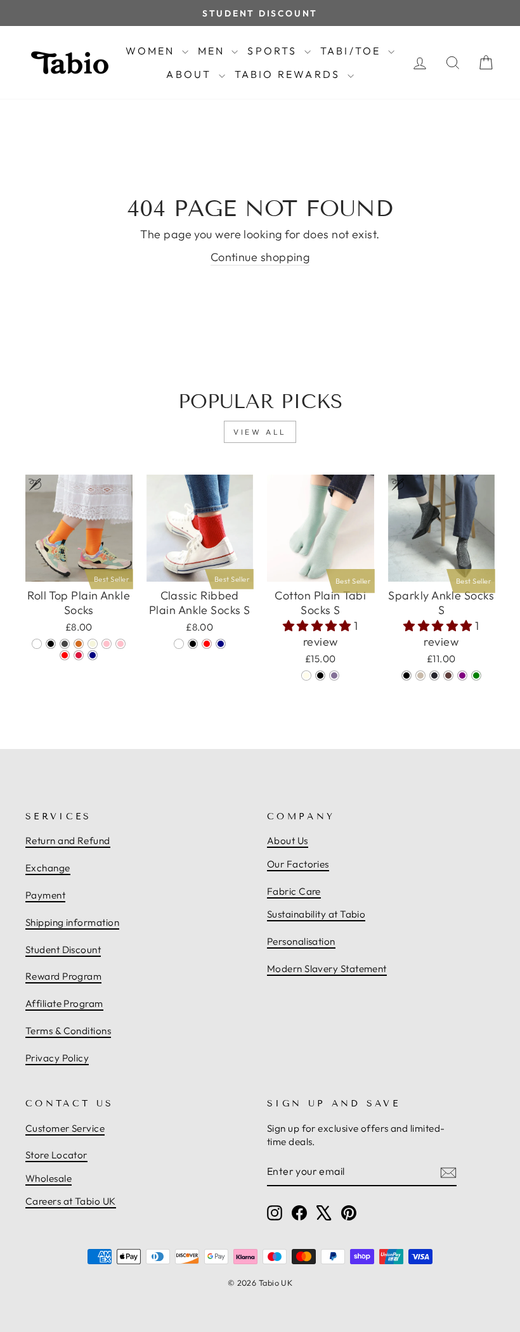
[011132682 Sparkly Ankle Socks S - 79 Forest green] (476, 675)
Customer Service (65, 1128)
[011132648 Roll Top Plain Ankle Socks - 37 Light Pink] (120, 643)
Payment (45, 895)
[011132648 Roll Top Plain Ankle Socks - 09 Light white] (36, 643)
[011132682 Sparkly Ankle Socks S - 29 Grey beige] (420, 675)
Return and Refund (67, 841)
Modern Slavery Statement (327, 969)
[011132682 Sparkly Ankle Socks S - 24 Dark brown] (448, 675)
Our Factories (298, 864)
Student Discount (63, 950)
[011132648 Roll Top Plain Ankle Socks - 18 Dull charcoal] (64, 643)
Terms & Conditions (68, 1031)
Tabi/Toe (352, 50)
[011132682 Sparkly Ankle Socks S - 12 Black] (406, 675)
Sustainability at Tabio (316, 914)
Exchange (47, 868)
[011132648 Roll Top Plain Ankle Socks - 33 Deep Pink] (106, 643)
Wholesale (48, 1178)
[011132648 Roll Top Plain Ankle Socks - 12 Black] (50, 643)
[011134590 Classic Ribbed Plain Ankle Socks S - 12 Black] (192, 643)
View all (260, 432)
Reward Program (63, 976)
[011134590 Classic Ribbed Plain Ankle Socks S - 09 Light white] (178, 643)
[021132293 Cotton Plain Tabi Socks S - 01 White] (306, 675)
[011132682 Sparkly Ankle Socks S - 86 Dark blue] (434, 675)
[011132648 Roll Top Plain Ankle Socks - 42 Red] (64, 655)
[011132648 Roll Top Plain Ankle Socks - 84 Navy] (92, 655)
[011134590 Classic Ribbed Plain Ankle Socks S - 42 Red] (206, 643)
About (190, 74)
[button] (318, 625)
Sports (274, 50)
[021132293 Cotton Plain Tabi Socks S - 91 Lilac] (334, 675)
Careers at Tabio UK (70, 1201)
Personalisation (301, 941)
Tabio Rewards (289, 74)
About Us (287, 841)
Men (213, 50)
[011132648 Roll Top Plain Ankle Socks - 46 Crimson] (78, 655)
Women (152, 50)
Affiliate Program (64, 1003)
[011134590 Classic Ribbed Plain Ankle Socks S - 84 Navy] (220, 643)
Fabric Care (294, 891)
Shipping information (72, 922)
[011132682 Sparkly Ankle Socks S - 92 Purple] (462, 675)
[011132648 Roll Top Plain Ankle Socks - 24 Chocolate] (78, 643)
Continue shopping (260, 257)
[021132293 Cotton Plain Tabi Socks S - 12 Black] (320, 675)
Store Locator (56, 1155)
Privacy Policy (57, 1058)
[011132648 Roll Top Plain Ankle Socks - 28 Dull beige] (92, 643)
